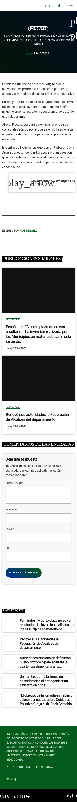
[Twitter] (11, 779)
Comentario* (14, 483)
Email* (10, 529)
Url (8, 548)
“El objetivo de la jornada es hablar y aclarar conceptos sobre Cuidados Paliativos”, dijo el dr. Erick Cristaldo (46, 699)
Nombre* (11, 509)
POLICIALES (38, 28)
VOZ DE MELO (29, 230)
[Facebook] (18, 779)
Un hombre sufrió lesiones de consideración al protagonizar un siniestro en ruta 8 (44, 681)
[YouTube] (7, 779)
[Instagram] (15, 779)
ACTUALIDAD (13, 320)
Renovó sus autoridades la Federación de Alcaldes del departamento (37, 417)
